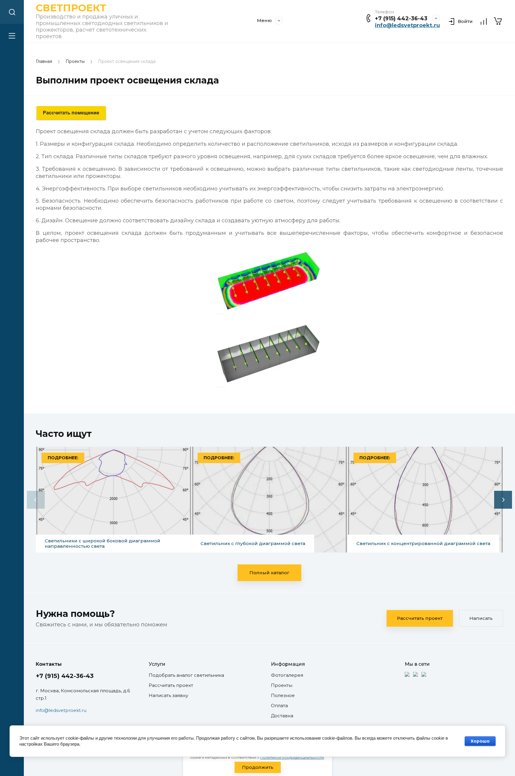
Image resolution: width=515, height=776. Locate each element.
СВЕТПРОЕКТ (71, 8)
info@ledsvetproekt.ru (407, 25)
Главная (44, 61)
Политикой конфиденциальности (292, 757)
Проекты (75, 61)
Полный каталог (269, 572)
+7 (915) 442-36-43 (401, 18)
